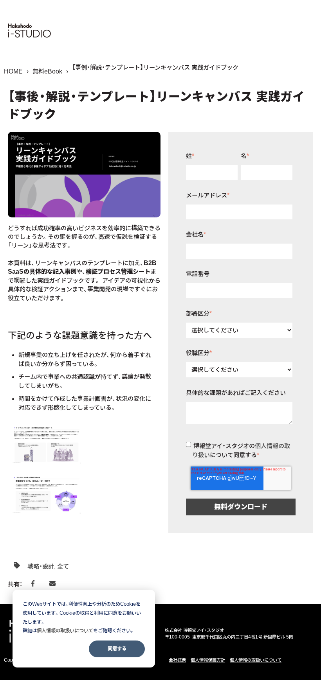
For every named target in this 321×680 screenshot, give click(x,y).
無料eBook (47, 71)
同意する (117, 648)
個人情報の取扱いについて (255, 660)
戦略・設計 (40, 566)
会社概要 (177, 660)
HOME (13, 71)
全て (63, 566)
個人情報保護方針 (208, 660)
